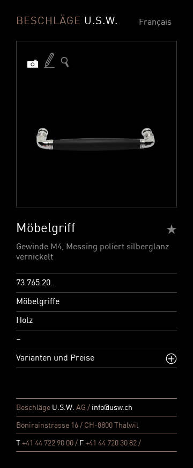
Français (155, 22)
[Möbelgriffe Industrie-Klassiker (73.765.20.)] (65, 62)
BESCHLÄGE (67, 21)
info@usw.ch (112, 408)
